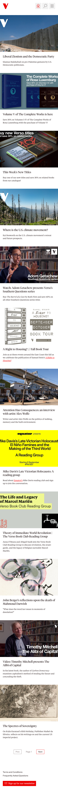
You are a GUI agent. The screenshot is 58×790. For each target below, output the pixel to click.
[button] (38, 6)
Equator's (18, 480)
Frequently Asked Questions (15, 775)
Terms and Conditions (12, 772)
